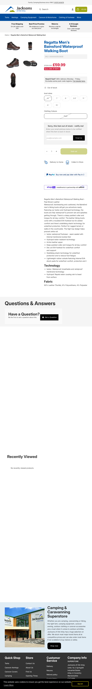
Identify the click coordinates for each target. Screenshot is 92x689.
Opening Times (32, 676)
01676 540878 (59, 2)
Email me (79, 138)
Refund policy (52, 675)
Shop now (54, 646)
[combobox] (50, 9)
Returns (50, 670)
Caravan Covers (11, 672)
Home (7, 35)
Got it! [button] (80, 684)
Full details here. (79, 81)
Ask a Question (50, 317)
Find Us (29, 672)
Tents (7, 663)
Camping (8, 676)
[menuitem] (79, 17)
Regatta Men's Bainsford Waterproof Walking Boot (28, 35)
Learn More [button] (9, 685)
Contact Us (30, 663)
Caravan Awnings (11, 668)
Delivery (50, 666)
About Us (29, 668)
